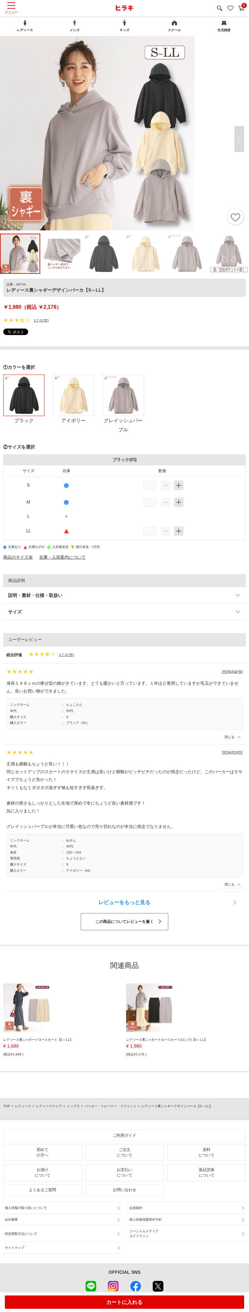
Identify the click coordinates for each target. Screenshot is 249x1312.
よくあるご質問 (42, 1190)
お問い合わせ (124, 1190)
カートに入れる (124, 1302)
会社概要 (11, 1219)
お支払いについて (124, 1172)
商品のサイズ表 (18, 557)
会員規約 (135, 1208)
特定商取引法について (21, 1234)
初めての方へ (42, 1152)
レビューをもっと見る (124, 902)
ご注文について (124, 1152)
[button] (239, 139)
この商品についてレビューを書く (124, 921)
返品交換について (206, 1172)
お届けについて (42, 1172)
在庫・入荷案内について (62, 557)
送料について (206, 1152)
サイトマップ (14, 1247)
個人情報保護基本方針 (145, 1219)
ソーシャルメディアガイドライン (144, 1233)
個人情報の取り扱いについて (26, 1208)
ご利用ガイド (124, 1135)
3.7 (36, 320)
